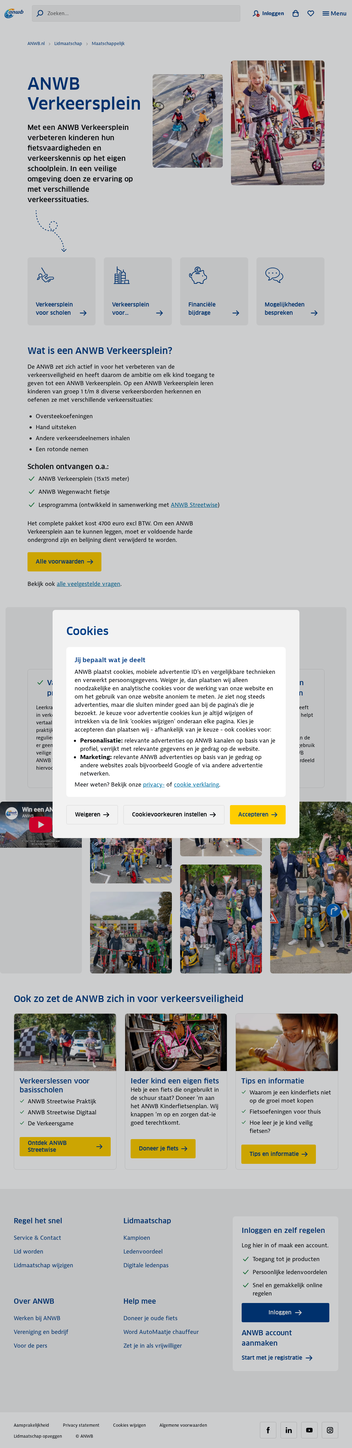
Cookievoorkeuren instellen (169, 814)
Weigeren (87, 814)
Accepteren (253, 814)
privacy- (154, 784)
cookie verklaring (196, 784)
